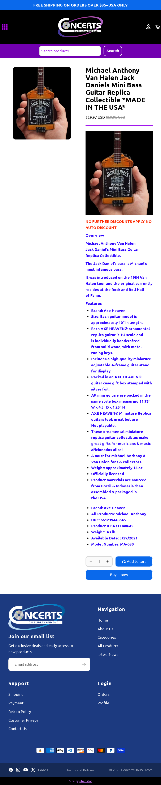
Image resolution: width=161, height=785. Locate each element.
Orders (103, 694)
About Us (105, 628)
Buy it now (119, 574)
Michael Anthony (131, 513)
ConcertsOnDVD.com (137, 770)
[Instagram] (18, 769)
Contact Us (17, 728)
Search (112, 51)
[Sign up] (84, 664)
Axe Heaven (115, 507)
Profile (103, 703)
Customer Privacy (23, 720)
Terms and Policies (80, 770)
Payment (15, 703)
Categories (106, 637)
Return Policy (19, 711)
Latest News (107, 654)
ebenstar (85, 781)
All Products (107, 646)
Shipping (15, 694)
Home (102, 620)
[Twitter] (33, 769)
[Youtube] (25, 769)
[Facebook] (10, 769)
